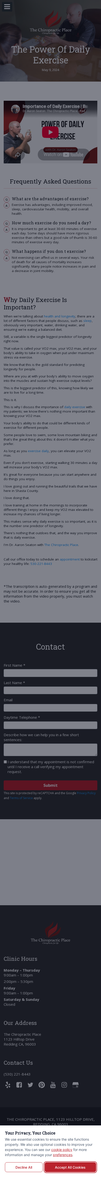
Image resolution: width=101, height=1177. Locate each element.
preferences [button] (62, 1155)
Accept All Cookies (70, 1167)
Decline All (23, 1167)
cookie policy (61, 1150)
